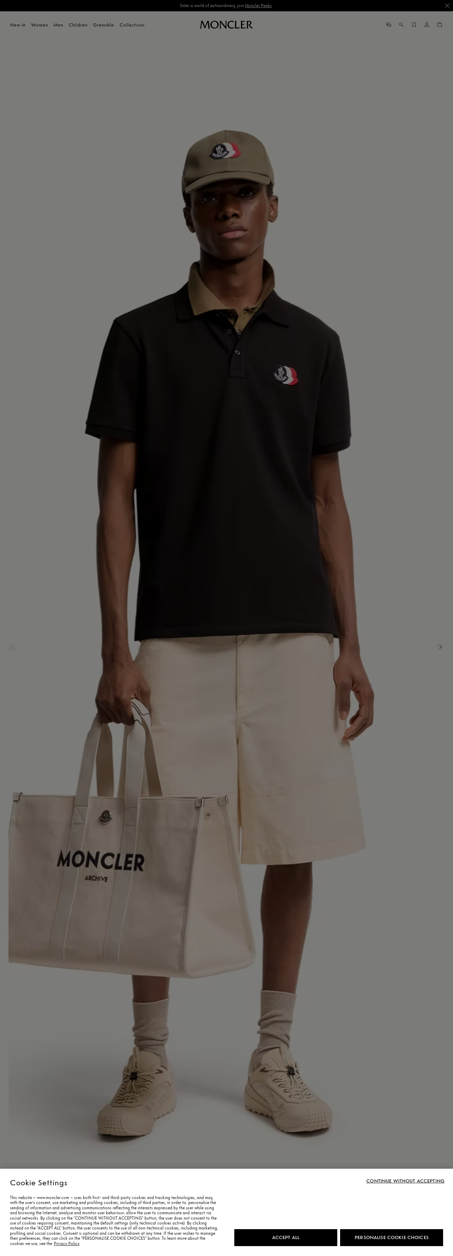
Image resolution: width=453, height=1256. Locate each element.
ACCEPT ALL (285, 1237)
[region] (226, 1212)
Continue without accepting (405, 1181)
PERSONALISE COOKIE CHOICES (392, 1237)
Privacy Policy (67, 1243)
